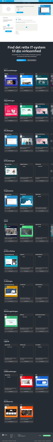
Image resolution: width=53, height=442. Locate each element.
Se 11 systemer (11, 331)
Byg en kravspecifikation (31, 60)
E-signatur (22, 254)
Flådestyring (38, 164)
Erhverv (11, 436)
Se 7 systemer (26, 180)
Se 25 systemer (11, 421)
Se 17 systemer (11, 150)
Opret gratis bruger (47, 435)
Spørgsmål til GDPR (48, 440)
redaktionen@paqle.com (22, 436)
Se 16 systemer (42, 120)
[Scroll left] (1, 82)
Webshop (22, 224)
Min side (24, 2)
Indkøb (21, 375)
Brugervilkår (43, 440)
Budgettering (23, 194)
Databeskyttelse (38, 254)
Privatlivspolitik (39, 440)
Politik (11, 437)
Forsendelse (37, 345)
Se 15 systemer (26, 120)
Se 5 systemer (26, 271)
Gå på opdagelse (21, 60)
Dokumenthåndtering (40, 104)
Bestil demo (8, 31)
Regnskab (22, 74)
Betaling (6, 74)
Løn (36, 74)
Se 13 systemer (42, 90)
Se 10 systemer (26, 301)
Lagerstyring (38, 224)
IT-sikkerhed (22, 284)
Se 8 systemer (42, 271)
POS (21, 104)
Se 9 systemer (42, 331)
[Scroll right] (51, 82)
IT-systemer (28, 2)
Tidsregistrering (8, 134)
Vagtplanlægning (23, 164)
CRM (6, 315)
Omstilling (7, 405)
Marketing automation (40, 315)
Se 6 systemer (26, 211)
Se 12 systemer (11, 90)
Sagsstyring (37, 194)
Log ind (40, 435)
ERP (36, 375)
